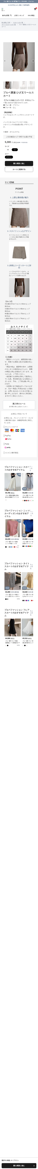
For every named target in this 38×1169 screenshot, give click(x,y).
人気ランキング (19, 15)
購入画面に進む (19, 163)
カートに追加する (19, 169)
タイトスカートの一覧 (9, 24)
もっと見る (31, 468)
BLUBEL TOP (6, 22)
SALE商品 (31, 15)
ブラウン (9, 157)
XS (8, 150)
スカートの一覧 (18, 22)
